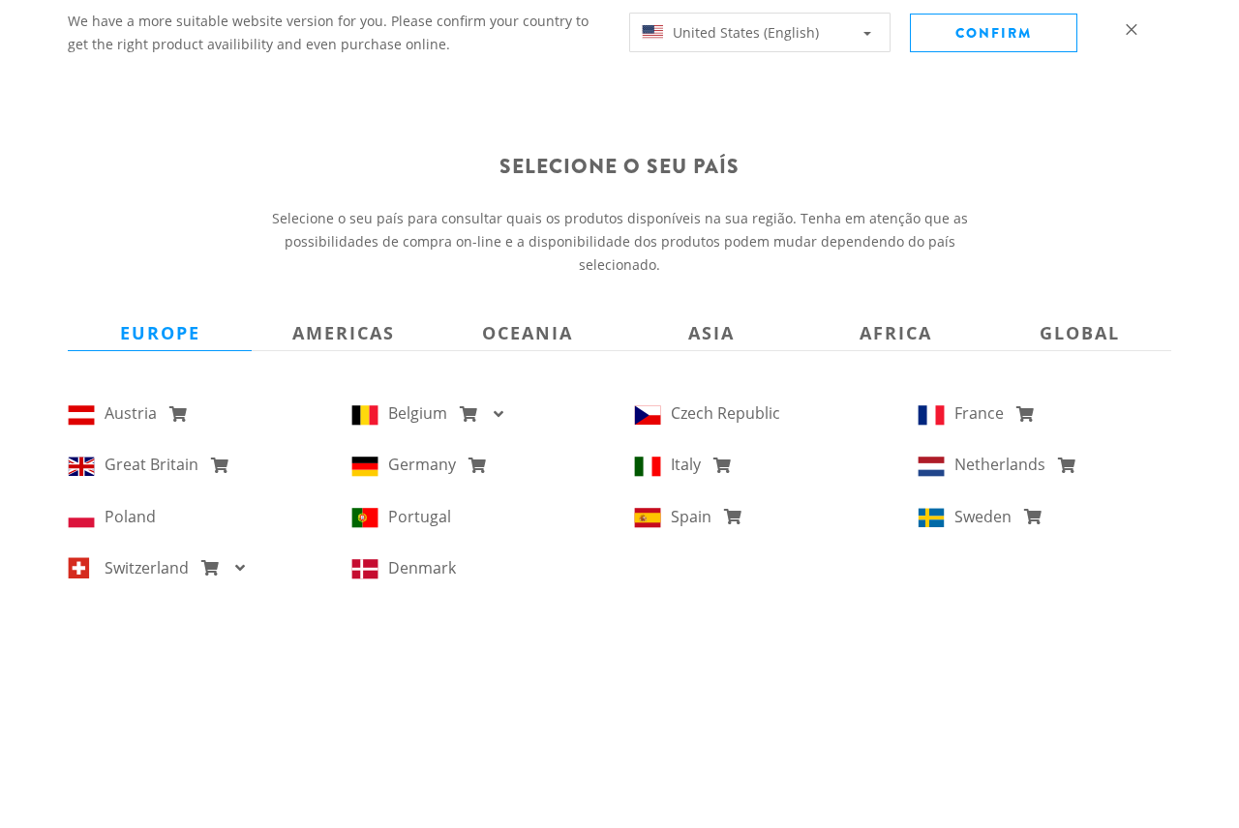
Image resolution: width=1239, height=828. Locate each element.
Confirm (993, 33)
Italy (690, 464)
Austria (135, 413)
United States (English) (744, 32)
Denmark (422, 567)
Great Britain (155, 464)
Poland (130, 516)
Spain (695, 516)
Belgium (421, 413)
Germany (426, 464)
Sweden (986, 516)
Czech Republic (725, 413)
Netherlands (1003, 464)
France (983, 413)
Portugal (419, 516)
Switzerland (150, 567)
